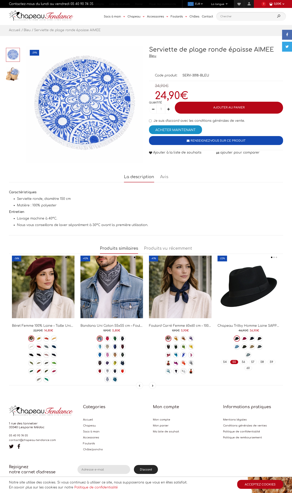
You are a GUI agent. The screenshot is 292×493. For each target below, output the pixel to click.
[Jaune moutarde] (54, 338)
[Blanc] (31, 347)
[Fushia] (54, 371)
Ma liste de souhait (166, 431)
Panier (139, 4)
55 (234, 362)
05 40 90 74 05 (82, 4)
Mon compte (96, 4)
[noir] (31, 355)
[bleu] (46, 347)
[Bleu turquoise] (100, 355)
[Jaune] (39, 338)
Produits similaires (119, 248)
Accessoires (91, 437)
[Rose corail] (46, 338)
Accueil (88, 419)
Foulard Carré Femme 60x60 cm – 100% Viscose (187, 326)
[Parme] (191, 338)
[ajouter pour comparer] (43, 304)
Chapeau (89, 425)
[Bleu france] (115, 347)
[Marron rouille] (39, 371)
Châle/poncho (93, 449)
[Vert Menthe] (46, 379)
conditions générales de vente (219, 121)
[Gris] (100, 338)
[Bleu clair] (100, 347)
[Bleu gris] (248, 355)
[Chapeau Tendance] (41, 19)
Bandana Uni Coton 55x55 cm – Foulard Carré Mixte (123, 326)
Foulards (89, 443)
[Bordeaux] (31, 338)
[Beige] (39, 363)
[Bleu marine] (54, 355)
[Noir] (122, 338)
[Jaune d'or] (191, 347)
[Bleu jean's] (122, 363)
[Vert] (31, 363)
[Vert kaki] (122, 355)
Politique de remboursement (242, 437)
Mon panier (161, 425)
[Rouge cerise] (168, 363)
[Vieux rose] (168, 355)
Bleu (152, 56)
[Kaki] (46, 371)
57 (252, 362)
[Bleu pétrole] (54, 347)
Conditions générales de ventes (245, 425)
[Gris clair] (39, 379)
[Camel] (115, 355)
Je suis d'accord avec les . (199, 121)
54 (225, 362)
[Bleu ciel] (168, 371)
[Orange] (122, 371)
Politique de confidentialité (241, 431)
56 (243, 362)
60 (248, 368)
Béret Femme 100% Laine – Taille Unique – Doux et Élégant (59, 326)
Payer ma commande (162, 4)
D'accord (146, 469)
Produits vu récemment (168, 248)
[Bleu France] (183, 355)
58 (262, 362)
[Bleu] (176, 355)
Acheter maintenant (175, 130)
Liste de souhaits (119, 4)
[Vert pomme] (54, 363)
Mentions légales (235, 419)
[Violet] (107, 363)
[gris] (46, 363)
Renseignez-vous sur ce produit (218, 140)
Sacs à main (91, 431)
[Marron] (39, 355)
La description (139, 177)
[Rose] (46, 355)
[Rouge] (39, 347)
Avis (164, 177)
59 (271, 362)
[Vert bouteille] (31, 371)
